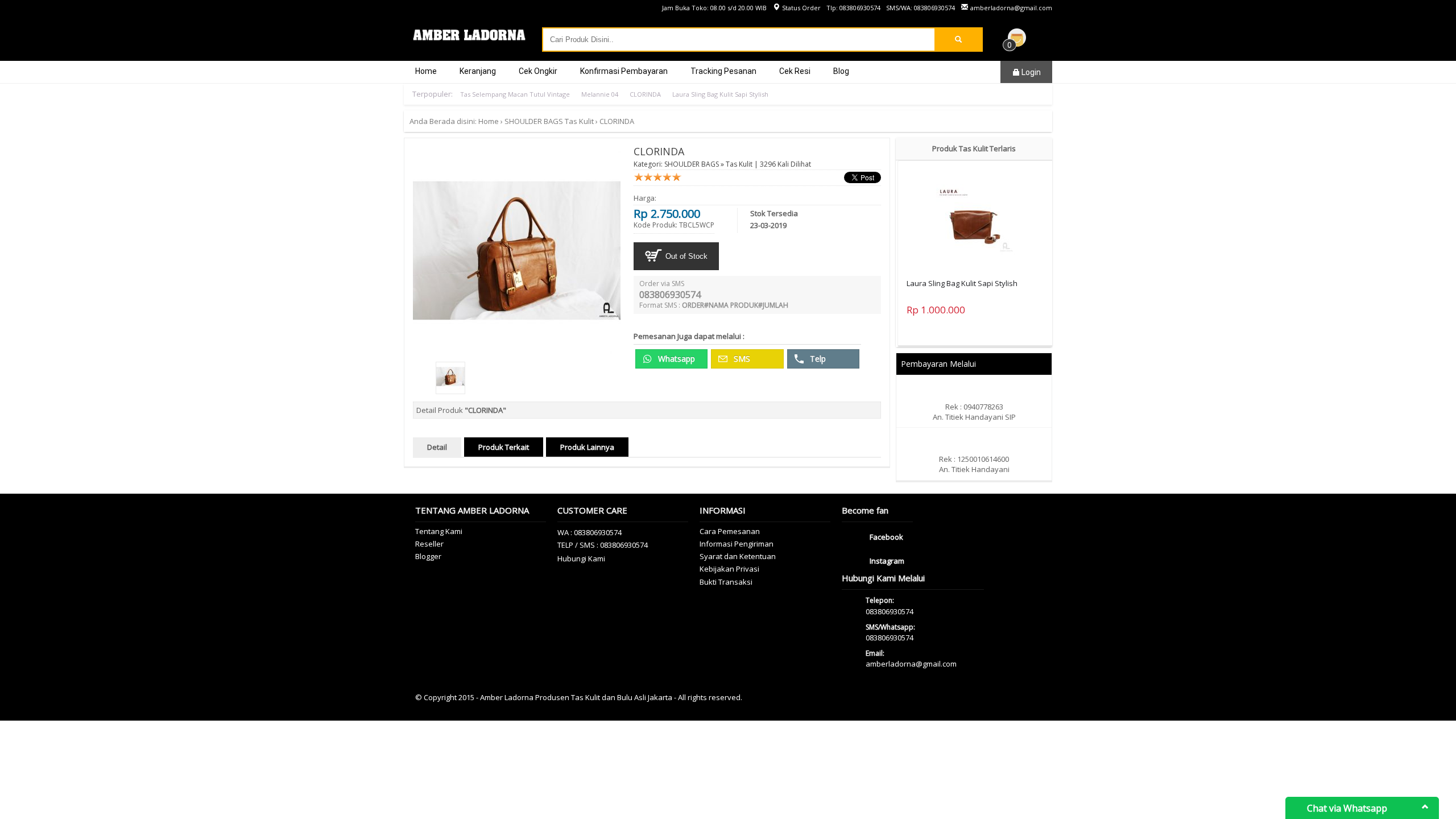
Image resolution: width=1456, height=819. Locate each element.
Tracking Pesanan (723, 71)
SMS (740, 358)
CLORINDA (645, 94)
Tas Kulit (579, 121)
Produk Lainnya (587, 447)
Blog (841, 71)
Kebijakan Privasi (729, 569)
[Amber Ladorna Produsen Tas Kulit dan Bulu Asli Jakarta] (469, 40)
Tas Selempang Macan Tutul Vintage (515, 94)
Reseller (429, 544)
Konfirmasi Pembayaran (624, 71)
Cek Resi (794, 71)
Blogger (428, 556)
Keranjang (478, 71)
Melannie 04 (599, 94)
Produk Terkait (503, 447)
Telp (817, 358)
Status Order (800, 7)
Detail (437, 447)
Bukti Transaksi (726, 582)
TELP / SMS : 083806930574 (602, 545)
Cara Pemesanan (730, 531)
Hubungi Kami (581, 558)
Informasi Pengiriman (737, 544)
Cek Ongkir (538, 71)
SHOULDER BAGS (533, 121)
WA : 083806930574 (589, 532)
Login (1030, 72)
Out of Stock (685, 256)
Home (426, 71)
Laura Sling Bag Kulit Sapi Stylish (720, 94)
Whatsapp (675, 358)
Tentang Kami (438, 531)
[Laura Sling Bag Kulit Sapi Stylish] (975, 216)
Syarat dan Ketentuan (738, 556)
